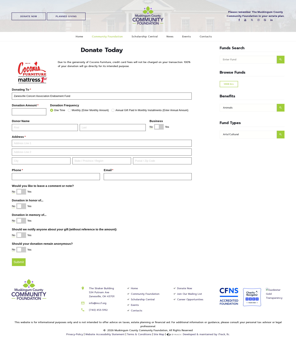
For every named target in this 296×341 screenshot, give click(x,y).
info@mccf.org (97, 303)
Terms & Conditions (139, 334)
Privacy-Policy (74, 334)
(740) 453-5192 (98, 310)
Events (186, 36)
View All (229, 84)
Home (79, 36)
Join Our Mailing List (189, 294)
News (169, 36)
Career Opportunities (190, 299)
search (280, 59)
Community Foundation (107, 36)
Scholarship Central (145, 36)
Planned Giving (66, 16)
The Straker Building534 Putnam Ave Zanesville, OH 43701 (101, 292)
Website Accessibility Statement (105, 334)
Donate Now (28, 16)
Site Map (159, 334)
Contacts (206, 36)
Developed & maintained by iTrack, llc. (206, 334)
